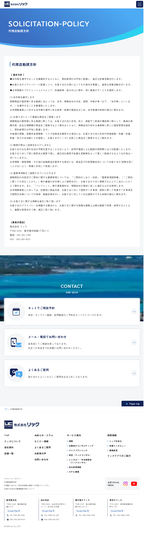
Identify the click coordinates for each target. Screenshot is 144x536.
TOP (6, 435)
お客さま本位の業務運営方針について (19, 489)
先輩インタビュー (117, 445)
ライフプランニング (78, 450)
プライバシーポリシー (13, 478)
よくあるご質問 (42, 447)
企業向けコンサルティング (81, 445)
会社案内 (9, 447)
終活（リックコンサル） (80, 455)
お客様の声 (40, 453)
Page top (135, 403)
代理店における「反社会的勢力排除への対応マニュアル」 (27, 485)
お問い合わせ (41, 459)
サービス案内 (74, 435)
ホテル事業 (74, 471)
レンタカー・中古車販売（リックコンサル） (80, 461)
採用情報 (112, 435)
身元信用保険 (75, 467)
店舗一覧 (9, 453)
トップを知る (115, 441)
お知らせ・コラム (43, 435)
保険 (71, 441)
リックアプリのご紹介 (119, 455)
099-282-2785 (24, 235)
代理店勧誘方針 (10, 482)
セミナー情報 (41, 441)
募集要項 (113, 450)
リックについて (12, 441)
